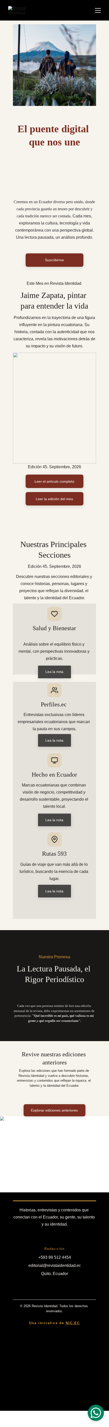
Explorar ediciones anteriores (54, 1110)
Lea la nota (54, 740)
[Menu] (98, 10)
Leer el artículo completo (54, 481)
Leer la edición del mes (54, 499)
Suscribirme (54, 260)
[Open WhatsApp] (96, 1413)
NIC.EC (73, 1323)
